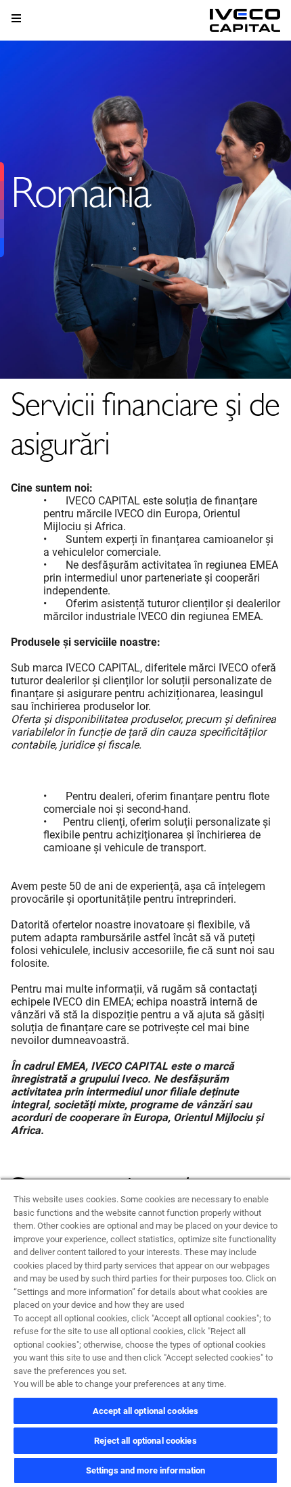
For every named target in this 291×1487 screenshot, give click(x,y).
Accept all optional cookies (146, 1411)
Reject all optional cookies (145, 1441)
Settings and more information (146, 1470)
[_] (245, 20)
